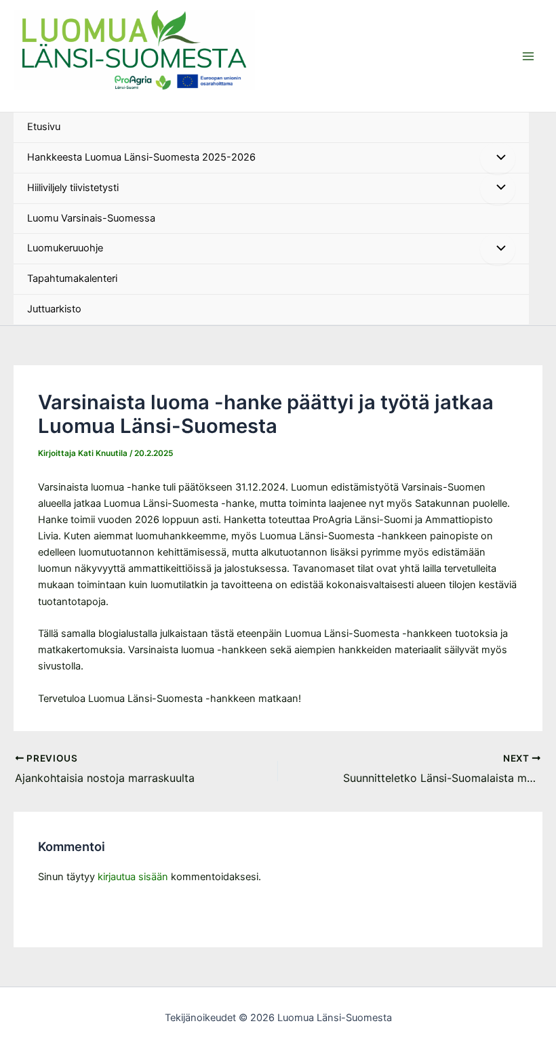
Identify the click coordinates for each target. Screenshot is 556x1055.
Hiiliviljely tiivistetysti (73, 188)
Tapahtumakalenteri (72, 278)
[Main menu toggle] (528, 56)
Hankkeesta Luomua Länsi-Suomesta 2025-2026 (141, 157)
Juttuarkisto (54, 309)
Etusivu (43, 127)
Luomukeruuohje (65, 248)
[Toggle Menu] (497, 158)
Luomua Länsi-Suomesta (73, 95)
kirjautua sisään (133, 877)
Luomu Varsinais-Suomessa (91, 218)
